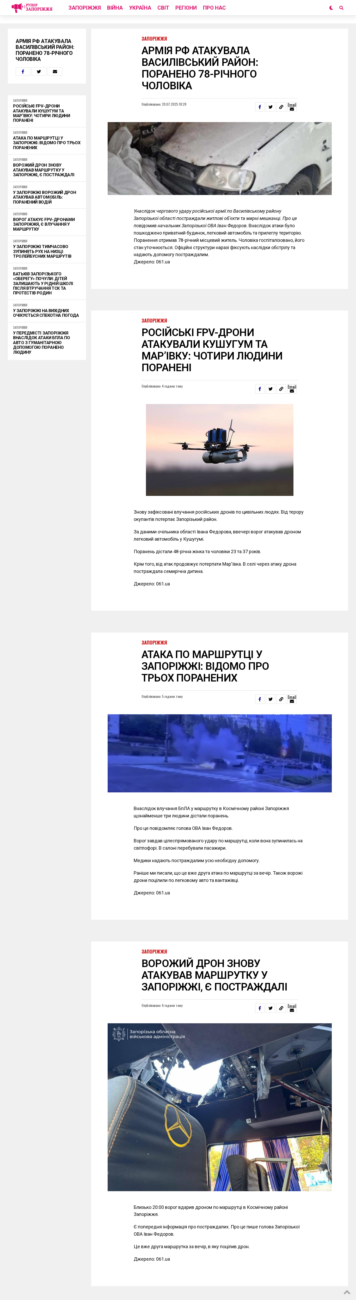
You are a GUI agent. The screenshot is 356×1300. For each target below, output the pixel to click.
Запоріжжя (85, 8)
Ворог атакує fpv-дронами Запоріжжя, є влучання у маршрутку (44, 224)
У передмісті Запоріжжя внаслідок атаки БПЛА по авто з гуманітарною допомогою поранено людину (41, 343)
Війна (115, 8)
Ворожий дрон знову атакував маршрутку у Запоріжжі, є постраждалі (43, 170)
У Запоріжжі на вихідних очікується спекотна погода (46, 313)
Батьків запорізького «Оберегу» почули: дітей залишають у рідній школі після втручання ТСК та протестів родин (43, 284)
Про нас (214, 8)
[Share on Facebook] (23, 71)
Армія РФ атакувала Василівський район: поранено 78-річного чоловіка (45, 50)
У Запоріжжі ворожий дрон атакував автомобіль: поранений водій (44, 197)
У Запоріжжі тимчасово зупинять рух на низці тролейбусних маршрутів (42, 251)
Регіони (186, 8)
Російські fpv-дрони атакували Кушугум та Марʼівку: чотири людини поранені (41, 113)
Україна (140, 8)
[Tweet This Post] (39, 71)
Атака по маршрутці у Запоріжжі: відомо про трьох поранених (46, 143)
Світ (163, 8)
